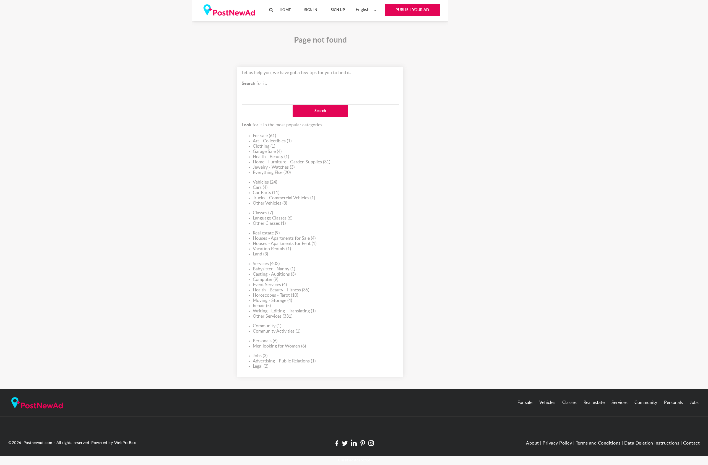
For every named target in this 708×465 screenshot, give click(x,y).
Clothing (264, 146)
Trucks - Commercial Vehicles (284, 198)
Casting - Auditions (274, 274)
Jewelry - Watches (274, 167)
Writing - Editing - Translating (284, 311)
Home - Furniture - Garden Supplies (291, 162)
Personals (265, 341)
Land (260, 254)
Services (266, 264)
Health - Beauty (271, 157)
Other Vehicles (270, 203)
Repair (262, 306)
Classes (263, 213)
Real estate (266, 233)
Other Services (272, 316)
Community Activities (276, 331)
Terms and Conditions (598, 443)
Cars (260, 187)
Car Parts (266, 192)
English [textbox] (362, 9)
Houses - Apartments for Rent (284, 243)
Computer (265, 279)
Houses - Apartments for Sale (284, 238)
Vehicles (265, 182)
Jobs (260, 356)
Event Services (270, 285)
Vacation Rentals (272, 249)
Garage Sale (267, 151)
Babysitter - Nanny (274, 269)
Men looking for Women (279, 346)
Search (320, 111)
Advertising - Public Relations (284, 361)
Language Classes (272, 218)
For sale (264, 136)
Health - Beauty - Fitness (281, 290)
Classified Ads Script (354, 460)
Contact (691, 443)
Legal (260, 366)
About (532, 443)
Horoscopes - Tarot (275, 295)
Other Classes (269, 223)
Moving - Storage (272, 300)
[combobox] (367, 9)
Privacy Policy (557, 443)
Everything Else (272, 172)
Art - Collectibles (272, 141)
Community (267, 326)
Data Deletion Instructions (651, 443)
